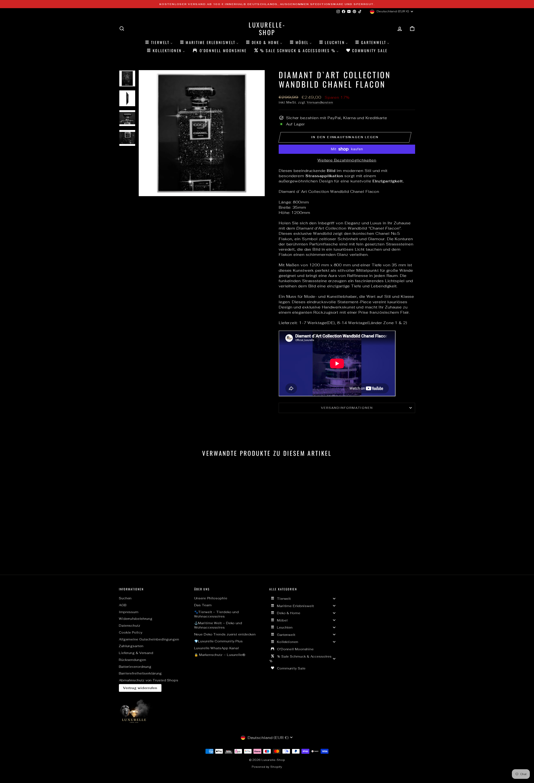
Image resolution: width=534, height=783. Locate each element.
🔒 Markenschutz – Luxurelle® (220, 655)
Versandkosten (320, 102)
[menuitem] (158, 42)
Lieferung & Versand (136, 653)
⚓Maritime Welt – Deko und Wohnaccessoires (218, 625)
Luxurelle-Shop (267, 28)
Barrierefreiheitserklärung (140, 673)
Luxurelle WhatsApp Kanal (216, 648)
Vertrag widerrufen (140, 688)
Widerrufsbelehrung (135, 619)
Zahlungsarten (131, 646)
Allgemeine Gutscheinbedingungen (149, 639)
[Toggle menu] (334, 598)
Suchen (125, 598)
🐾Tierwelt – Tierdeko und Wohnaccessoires (216, 614)
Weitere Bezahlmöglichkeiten (346, 160)
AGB (122, 605)
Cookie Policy (130, 632)
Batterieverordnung (135, 667)
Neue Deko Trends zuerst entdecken (225, 634)
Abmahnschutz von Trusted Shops (148, 680)
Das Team (203, 605)
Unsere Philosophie (210, 598)
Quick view (154, 533)
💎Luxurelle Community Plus (218, 641)
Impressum (129, 612)
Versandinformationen (347, 408)
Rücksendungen (132, 660)
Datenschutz (129, 626)
